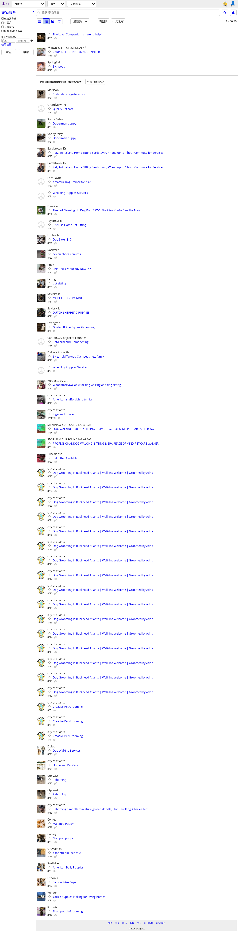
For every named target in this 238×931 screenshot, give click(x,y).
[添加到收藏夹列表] (49, 34)
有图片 (7, 22)
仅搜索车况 (10, 18)
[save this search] (233, 13)
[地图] (59, 21)
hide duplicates (13, 30)
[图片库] (52, 21)
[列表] (39, 21)
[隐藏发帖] (56, 38)
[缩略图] (46, 21)
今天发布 (9, 26)
